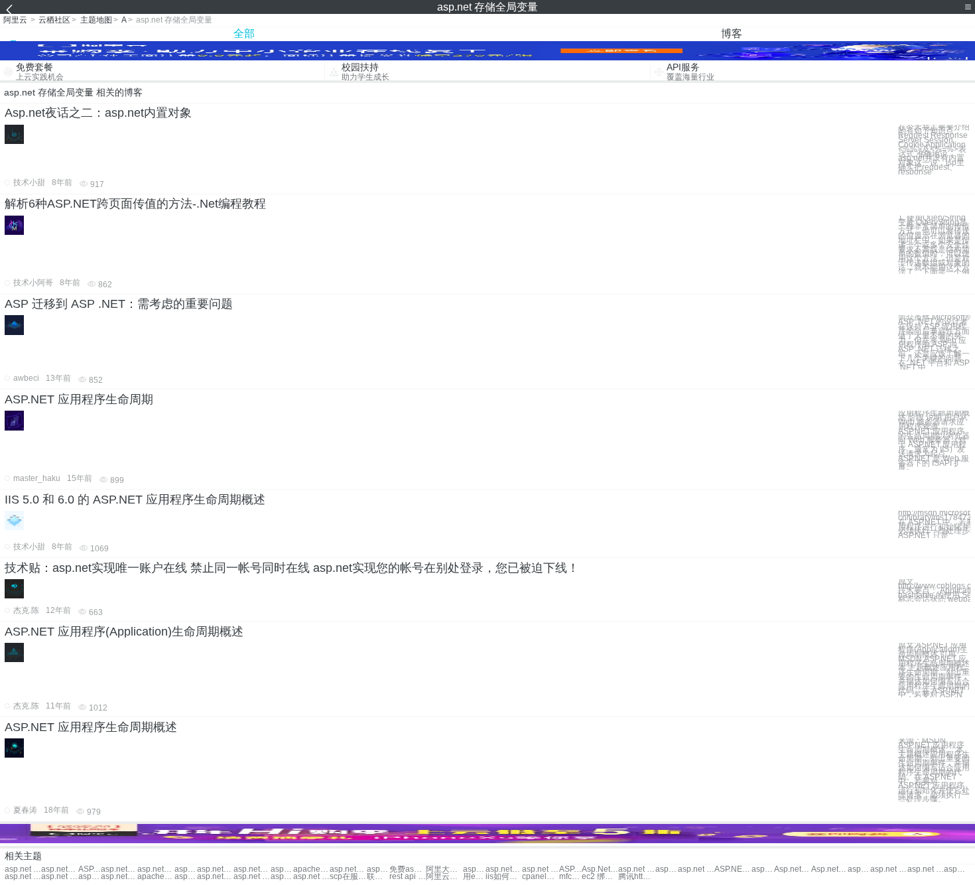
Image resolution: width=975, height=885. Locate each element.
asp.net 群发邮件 (378, 869)
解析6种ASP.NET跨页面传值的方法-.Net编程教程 (135, 203)
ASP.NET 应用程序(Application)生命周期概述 (124, 631)
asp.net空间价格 (251, 869)
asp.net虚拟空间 (955, 869)
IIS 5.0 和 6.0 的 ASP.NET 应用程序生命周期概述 (135, 499)
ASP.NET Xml (732, 869)
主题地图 (96, 20)
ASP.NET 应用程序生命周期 (79, 399)
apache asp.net (311, 869)
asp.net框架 (119, 869)
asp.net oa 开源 (282, 876)
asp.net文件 (185, 869)
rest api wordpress (407, 876)
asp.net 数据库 (185, 876)
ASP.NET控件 (89, 869)
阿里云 (15, 20)
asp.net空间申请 (119, 876)
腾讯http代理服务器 (636, 876)
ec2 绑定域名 (600, 876)
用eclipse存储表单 (474, 876)
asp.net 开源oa (311, 876)
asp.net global (666, 869)
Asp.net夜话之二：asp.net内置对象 (98, 112)
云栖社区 (54, 20)
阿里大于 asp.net (444, 869)
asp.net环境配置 (474, 869)
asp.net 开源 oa (251, 876)
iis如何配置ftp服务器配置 (504, 876)
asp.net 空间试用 (282, 869)
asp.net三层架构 (859, 869)
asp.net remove (696, 869)
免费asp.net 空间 (407, 869)
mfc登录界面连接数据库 (570, 876)
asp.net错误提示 (504, 869)
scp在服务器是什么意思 (348, 876)
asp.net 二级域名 (888, 869)
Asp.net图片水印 (829, 869)
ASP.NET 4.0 (570, 869)
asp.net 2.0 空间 (23, 876)
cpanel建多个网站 (540, 876)
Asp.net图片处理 (792, 869)
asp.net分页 (59, 869)
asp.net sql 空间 (925, 869)
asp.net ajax (636, 869)
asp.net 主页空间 (59, 876)
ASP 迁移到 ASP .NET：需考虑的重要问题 (119, 303)
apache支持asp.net (155, 876)
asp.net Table (540, 869)
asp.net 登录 (23, 869)
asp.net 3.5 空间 (89, 876)
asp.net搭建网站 (348, 869)
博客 (731, 33)
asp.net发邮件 (762, 869)
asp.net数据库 (215, 876)
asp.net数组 (155, 869)
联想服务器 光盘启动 (378, 876)
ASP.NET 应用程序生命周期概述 (91, 727)
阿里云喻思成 (444, 876)
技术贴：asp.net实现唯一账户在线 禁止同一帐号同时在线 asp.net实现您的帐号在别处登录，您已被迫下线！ (292, 568)
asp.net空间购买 (215, 869)
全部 (244, 33)
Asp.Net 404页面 (600, 869)
